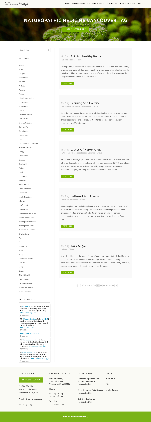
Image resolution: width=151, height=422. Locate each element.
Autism (21, 94)
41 (91, 285)
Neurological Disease (27, 229)
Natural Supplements (27, 217)
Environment (23, 155)
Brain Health (23, 106)
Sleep (21, 266)
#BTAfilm (35, 340)
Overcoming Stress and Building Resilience (88, 380)
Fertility (21, 172)
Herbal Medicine (25, 188)
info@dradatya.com (33, 399)
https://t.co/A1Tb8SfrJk (28, 327)
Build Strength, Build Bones (90, 390)
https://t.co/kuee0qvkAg (38, 346)
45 (104, 285)
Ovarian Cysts (24, 234)
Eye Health (23, 164)
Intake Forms (112, 390)
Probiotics (23, 250)
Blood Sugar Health (26, 98)
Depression (23, 135)
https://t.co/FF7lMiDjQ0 (40, 358)
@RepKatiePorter (29, 352)
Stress (21, 271)
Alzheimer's (23, 77)
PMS (20, 242)
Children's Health (25, 114)
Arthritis (22, 86)
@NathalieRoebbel (29, 319)
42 (95, 285)
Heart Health (24, 184)
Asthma (22, 90)
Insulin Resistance (25, 197)
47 (110, 285)
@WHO (45, 319)
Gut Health (23, 176)
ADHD (21, 65)
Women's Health (25, 291)
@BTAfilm (26, 340)
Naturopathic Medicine (27, 221)
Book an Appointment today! (76, 416)
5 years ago (24, 361)
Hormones (23, 192)
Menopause (23, 209)
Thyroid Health (24, 275)
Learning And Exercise (85, 103)
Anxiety (22, 81)
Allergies (22, 73)
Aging (21, 69)
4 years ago (24, 315)
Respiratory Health (26, 258)
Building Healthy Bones (85, 56)
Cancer (21, 110)
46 (107, 285)
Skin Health (23, 262)
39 (85, 285)
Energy (21, 151)
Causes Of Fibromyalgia (85, 149)
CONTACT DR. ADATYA (31, 380)
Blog (108, 384)
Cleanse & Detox (25, 123)
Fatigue (21, 168)
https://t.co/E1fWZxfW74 (29, 333)
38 (82, 285)
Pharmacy (110, 378)
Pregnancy (23, 246)
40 (88, 285)
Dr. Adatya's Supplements (28, 143)
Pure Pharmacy (56, 378)
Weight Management (27, 287)
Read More (67, 83)
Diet (20, 139)
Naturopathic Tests (26, 225)
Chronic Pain (23, 118)
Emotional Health (25, 147)
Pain (20, 238)
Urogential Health (25, 283)
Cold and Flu (23, 127)
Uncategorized (24, 279)
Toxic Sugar (78, 246)
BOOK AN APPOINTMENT (76, 29)
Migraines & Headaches (27, 213)
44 (101, 285)
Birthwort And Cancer (84, 196)
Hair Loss (22, 180)
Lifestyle (22, 201)
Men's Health (24, 205)
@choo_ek (26, 306)
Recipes (22, 254)
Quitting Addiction (86, 399)
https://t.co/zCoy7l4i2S (28, 312)
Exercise (22, 160)
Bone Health (23, 102)
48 (113, 285)
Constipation (23, 131)
